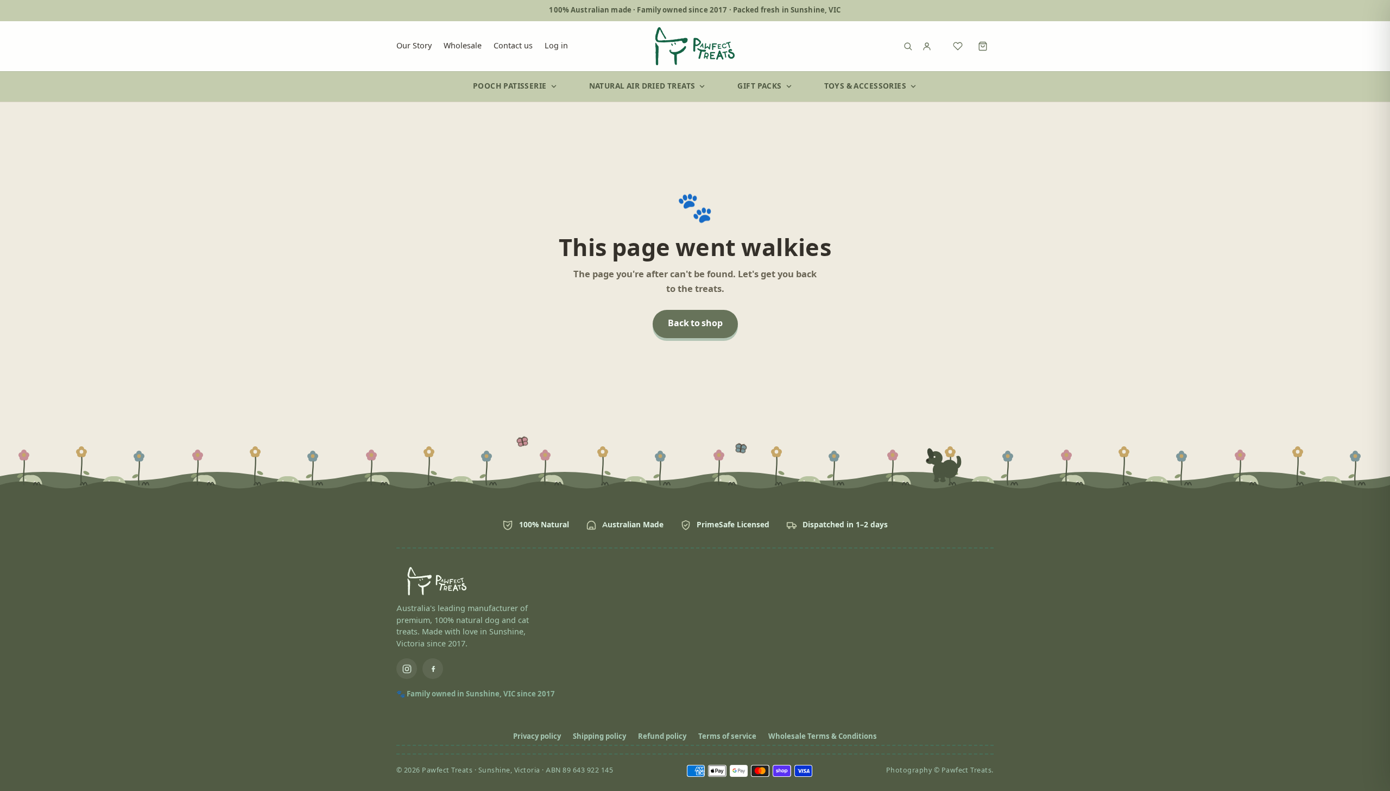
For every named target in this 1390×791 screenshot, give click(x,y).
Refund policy (662, 737)
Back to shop (695, 324)
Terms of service (727, 737)
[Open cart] (983, 46)
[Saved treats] (958, 46)
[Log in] (933, 46)
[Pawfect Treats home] (695, 46)
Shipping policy (599, 737)
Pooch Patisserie (510, 86)
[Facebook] (432, 668)
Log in (556, 45)
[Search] (908, 46)
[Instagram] (406, 668)
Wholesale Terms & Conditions (822, 737)
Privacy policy (537, 737)
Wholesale (463, 45)
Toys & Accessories (865, 86)
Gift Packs (759, 86)
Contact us (513, 45)
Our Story (414, 45)
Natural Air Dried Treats (642, 86)
